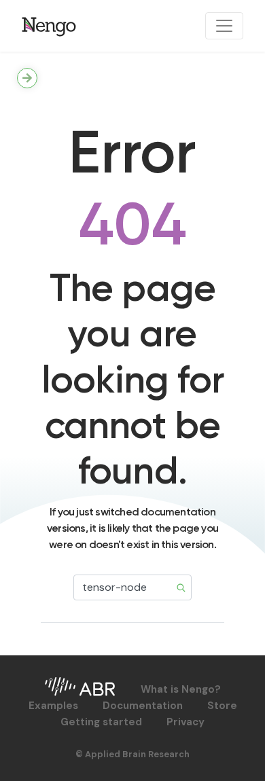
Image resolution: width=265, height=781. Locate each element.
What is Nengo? (181, 689)
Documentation (143, 705)
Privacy (185, 722)
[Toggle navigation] (224, 25)
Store (222, 705)
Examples (53, 705)
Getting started (101, 722)
